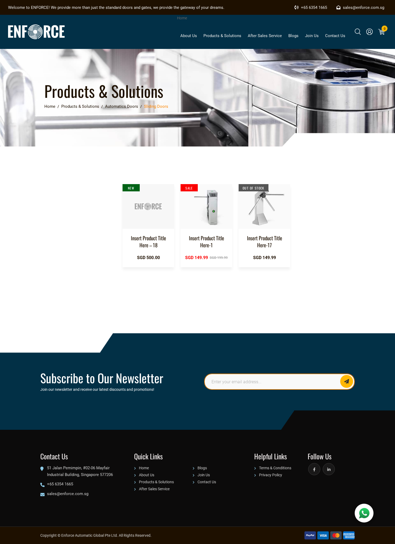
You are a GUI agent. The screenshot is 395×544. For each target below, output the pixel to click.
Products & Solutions (222, 35)
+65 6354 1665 (313, 7)
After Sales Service (265, 35)
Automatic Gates (38, 201)
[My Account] (369, 31)
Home (182, 17)
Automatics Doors (38, 189)
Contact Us (335, 35)
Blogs (293, 35)
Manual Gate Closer (40, 295)
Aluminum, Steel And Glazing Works (48, 280)
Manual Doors (35, 251)
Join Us (312, 35)
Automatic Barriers (40, 214)
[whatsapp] (364, 513)
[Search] (358, 31)
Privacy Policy (270, 474)
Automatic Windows (40, 226)
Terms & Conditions (275, 467)
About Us (188, 35)
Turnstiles (31, 238)
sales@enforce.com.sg (363, 7)
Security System (37, 263)
